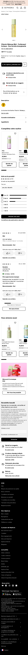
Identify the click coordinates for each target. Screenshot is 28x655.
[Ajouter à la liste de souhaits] (15, 133)
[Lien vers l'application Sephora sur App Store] (17, 594)
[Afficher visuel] (14, 28)
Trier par (3, 184)
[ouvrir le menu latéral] (2, 7)
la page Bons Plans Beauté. (7, 602)
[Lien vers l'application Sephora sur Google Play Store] (7, 594)
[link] (14, 216)
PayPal (18, 56)
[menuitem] (21, 8)
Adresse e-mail (5, 428)
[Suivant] (25, 29)
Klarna (3, 57)
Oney (22, 56)
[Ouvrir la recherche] (17, 7)
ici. (11, 599)
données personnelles (7, 423)
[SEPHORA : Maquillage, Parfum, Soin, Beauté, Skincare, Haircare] (9, 7)
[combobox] (14, 187)
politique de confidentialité (9, 425)
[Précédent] (2, 29)
